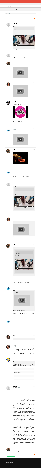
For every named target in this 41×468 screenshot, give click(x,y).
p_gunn (14, 62)
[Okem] (8, 84)
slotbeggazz (15, 128)
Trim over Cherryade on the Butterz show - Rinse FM (19, 282)
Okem (14, 82)
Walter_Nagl (15, 23)
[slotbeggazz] (8, 130)
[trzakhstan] (8, 347)
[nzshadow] (8, 360)
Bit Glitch (27, 176)
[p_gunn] (8, 63)
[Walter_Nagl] (8, 25)
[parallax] (8, 103)
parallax (14, 101)
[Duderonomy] (8, 184)
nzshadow (15, 358)
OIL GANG (28, 282)
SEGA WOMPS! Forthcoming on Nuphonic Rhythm (19, 176)
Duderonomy (15, 183)
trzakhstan (15, 345)
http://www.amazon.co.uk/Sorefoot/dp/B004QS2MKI (19, 330)
